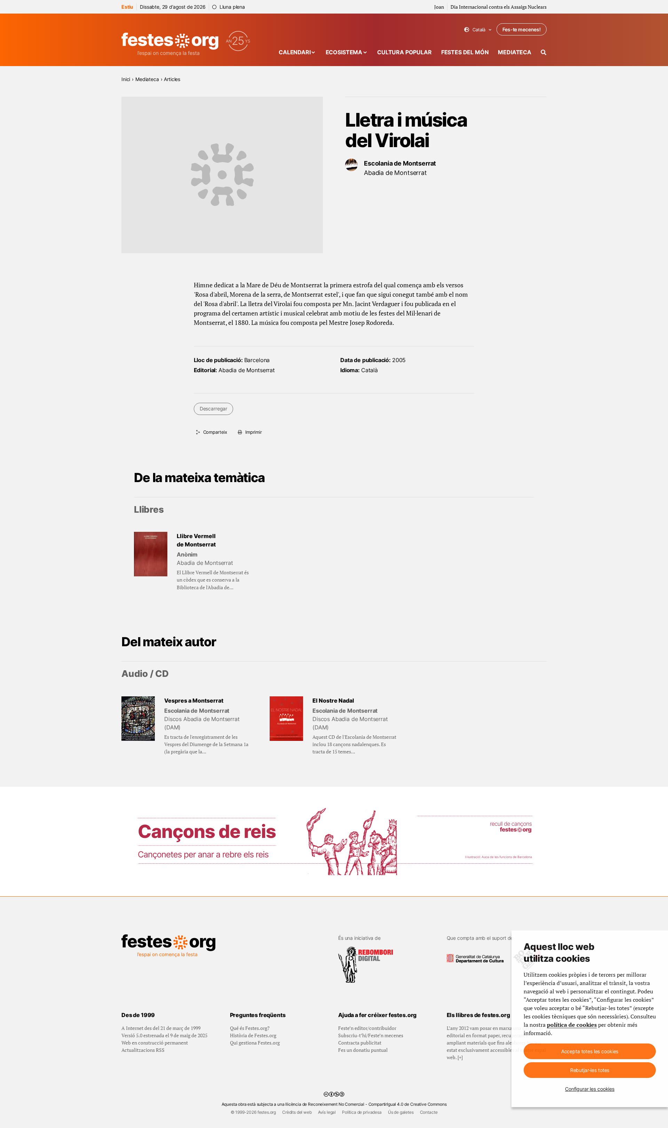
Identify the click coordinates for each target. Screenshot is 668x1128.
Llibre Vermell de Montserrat (196, 540)
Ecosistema (344, 52)
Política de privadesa (362, 1112)
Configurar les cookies (589, 1089)
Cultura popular (404, 52)
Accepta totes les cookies (590, 1051)
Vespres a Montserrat (193, 700)
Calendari (295, 52)
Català (478, 29)
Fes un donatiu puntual (363, 1050)
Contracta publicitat (359, 1042)
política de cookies (572, 1025)
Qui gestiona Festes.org (255, 1042)
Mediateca (514, 52)
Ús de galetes (401, 1112)
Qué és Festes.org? (250, 1028)
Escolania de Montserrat (400, 163)
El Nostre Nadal (333, 700)
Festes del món (465, 52)
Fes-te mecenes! (521, 29)
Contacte (429, 1112)
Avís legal (327, 1112)
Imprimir (253, 432)
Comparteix (215, 432)
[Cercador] (544, 52)
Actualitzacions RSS (143, 1050)
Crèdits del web (297, 1112)
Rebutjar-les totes (589, 1070)
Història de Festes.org (253, 1035)
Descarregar (213, 408)
